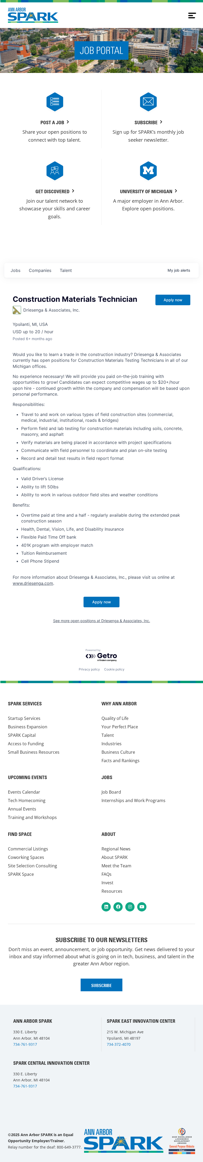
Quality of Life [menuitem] (115, 718)
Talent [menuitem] (108, 735)
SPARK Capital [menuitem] (22, 735)
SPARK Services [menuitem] (25, 704)
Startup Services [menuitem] (24, 718)
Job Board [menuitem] (111, 792)
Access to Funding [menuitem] (26, 744)
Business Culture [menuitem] (118, 752)
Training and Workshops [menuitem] (32, 817)
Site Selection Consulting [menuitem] (32, 866)
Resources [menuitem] (112, 891)
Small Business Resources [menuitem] (33, 752)
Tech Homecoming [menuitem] (26, 800)
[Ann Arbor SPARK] (182, 1141)
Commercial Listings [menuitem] (28, 849)
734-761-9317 (25, 1044)
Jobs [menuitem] (107, 777)
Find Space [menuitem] (20, 834)
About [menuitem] (109, 834)
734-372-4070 (119, 1044)
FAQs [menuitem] (107, 874)
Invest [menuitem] (107, 883)
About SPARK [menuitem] (115, 857)
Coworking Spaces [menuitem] (26, 857)
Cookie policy (114, 669)
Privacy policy (89, 669)
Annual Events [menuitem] (22, 809)
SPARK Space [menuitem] (21, 874)
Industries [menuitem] (112, 744)
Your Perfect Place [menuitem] (120, 727)
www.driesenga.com (33, 583)
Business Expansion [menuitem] (27, 727)
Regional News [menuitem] (116, 849)
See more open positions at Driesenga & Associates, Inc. (101, 620)
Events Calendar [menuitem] (24, 792)
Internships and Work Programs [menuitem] (133, 800)
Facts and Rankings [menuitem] (121, 760)
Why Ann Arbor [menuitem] (119, 704)
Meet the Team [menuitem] (116, 866)
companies (40, 270)
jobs (15, 270)
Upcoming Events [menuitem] (27, 777)
